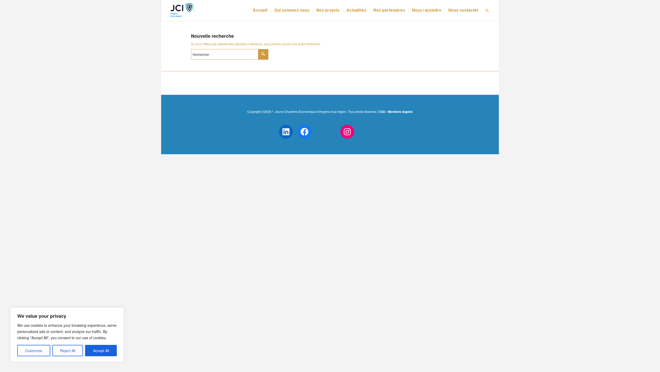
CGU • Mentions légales (395, 111)
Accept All (101, 350)
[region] (67, 334)
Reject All (67, 350)
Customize (33, 350)
